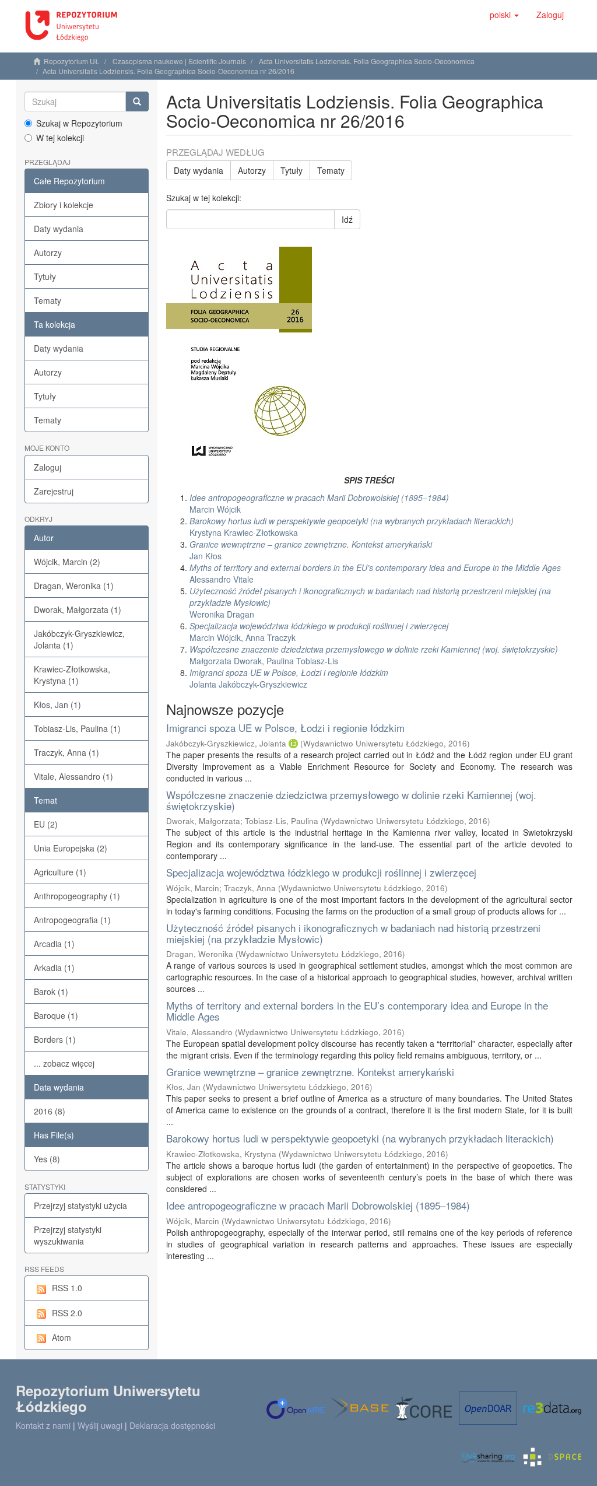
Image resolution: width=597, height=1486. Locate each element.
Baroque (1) (56, 1015)
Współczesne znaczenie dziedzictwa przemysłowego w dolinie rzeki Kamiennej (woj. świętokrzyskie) (351, 800)
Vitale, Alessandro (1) (73, 776)
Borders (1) (55, 1039)
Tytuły (45, 276)
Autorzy (48, 252)
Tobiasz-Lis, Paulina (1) (77, 728)
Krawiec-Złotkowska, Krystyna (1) (72, 674)
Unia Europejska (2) (70, 848)
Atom (61, 1337)
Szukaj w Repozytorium (79, 123)
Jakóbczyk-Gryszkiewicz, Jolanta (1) (79, 639)
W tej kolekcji (60, 137)
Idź (347, 219)
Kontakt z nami (43, 1425)
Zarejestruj (53, 491)
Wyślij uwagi (100, 1425)
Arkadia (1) (54, 967)
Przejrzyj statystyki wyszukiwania (67, 1235)
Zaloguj (47, 467)
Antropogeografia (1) (72, 920)
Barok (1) (51, 991)
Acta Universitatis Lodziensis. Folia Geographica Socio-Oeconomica (367, 61)
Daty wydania (58, 228)
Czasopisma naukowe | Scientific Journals (179, 61)
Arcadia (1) (54, 943)
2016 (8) (49, 1111)
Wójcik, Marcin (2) (67, 561)
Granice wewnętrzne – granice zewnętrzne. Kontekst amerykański (310, 1071)
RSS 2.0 (67, 1313)
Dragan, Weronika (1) (74, 585)
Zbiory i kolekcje (63, 205)
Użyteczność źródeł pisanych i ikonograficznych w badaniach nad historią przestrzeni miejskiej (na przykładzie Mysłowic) (353, 933)
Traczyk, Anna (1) (66, 752)
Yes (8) (47, 1159)
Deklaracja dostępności (172, 1425)
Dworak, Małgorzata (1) (77, 609)
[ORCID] (293, 743)
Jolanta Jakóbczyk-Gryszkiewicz (288, 678)
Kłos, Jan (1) (57, 704)
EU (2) (46, 824)
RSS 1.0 (67, 1288)
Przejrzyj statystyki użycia (80, 1205)
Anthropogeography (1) (77, 896)
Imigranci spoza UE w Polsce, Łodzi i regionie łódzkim (285, 727)
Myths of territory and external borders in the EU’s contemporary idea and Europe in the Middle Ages (357, 1011)
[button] (504, 14)
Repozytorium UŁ (72, 61)
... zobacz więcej (64, 1063)
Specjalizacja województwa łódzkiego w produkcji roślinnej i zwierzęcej (321, 872)
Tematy (47, 300)
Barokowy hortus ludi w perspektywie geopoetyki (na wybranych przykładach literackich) (360, 1138)
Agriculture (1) (60, 872)
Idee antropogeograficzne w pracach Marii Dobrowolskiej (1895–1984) (318, 1205)
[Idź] (137, 101)
